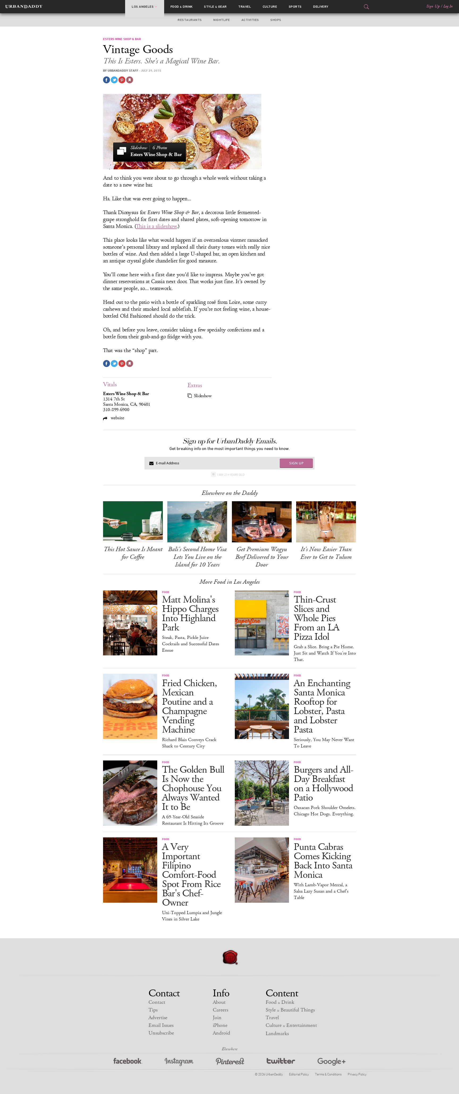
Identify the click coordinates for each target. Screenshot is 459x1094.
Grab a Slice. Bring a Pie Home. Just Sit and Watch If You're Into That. (325, 653)
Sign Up (433, 6)
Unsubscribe (161, 1033)
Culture (270, 6)
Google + (331, 1062)
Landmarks (277, 1033)
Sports (295, 6)
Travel (244, 6)
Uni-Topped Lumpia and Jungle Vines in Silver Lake (192, 916)
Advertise (157, 1017)
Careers (220, 1010)
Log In (448, 6)
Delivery (321, 6)
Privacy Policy (357, 1074)
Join (217, 1017)
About (219, 1002)
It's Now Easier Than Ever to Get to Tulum (326, 553)
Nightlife (221, 20)
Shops (275, 20)
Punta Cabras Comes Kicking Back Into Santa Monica (323, 861)
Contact (156, 1002)
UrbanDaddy (23, 6)
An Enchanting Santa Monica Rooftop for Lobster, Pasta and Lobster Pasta (322, 706)
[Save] (129, 79)
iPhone (220, 1025)
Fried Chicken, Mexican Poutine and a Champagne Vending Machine (189, 706)
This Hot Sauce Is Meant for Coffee (133, 553)
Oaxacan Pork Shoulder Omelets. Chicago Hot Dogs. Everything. (325, 811)
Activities (250, 20)
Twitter (281, 1062)
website (116, 418)
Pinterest (230, 1062)
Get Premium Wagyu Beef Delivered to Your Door (261, 557)
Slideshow (203, 396)
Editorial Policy (299, 1074)
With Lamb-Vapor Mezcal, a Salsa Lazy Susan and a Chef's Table (321, 891)
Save (121, 79)
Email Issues (160, 1025)
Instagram (179, 1062)
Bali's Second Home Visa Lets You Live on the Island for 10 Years (197, 557)
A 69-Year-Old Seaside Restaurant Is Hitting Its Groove (192, 820)
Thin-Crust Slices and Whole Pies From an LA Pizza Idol (316, 618)
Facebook (127, 1062)
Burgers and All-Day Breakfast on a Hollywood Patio (323, 783)
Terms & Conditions (328, 1074)
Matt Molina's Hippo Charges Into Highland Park (190, 613)
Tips (153, 1010)
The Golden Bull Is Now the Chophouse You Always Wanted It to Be (193, 788)
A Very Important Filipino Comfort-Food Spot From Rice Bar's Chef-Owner (191, 875)
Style (215, 6)
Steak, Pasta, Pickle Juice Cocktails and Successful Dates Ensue (190, 644)
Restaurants (190, 20)
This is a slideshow (156, 226)
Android (221, 1033)
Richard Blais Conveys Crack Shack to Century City (189, 743)
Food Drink (182, 6)
